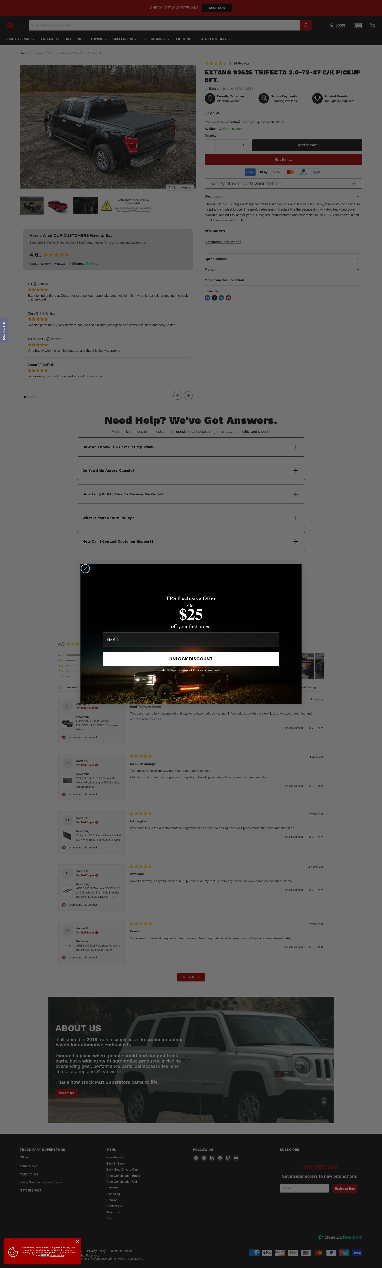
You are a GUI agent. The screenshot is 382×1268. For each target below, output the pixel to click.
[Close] (77, 1241)
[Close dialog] (85, 569)
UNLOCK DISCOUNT (191, 659)
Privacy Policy (57, 1255)
